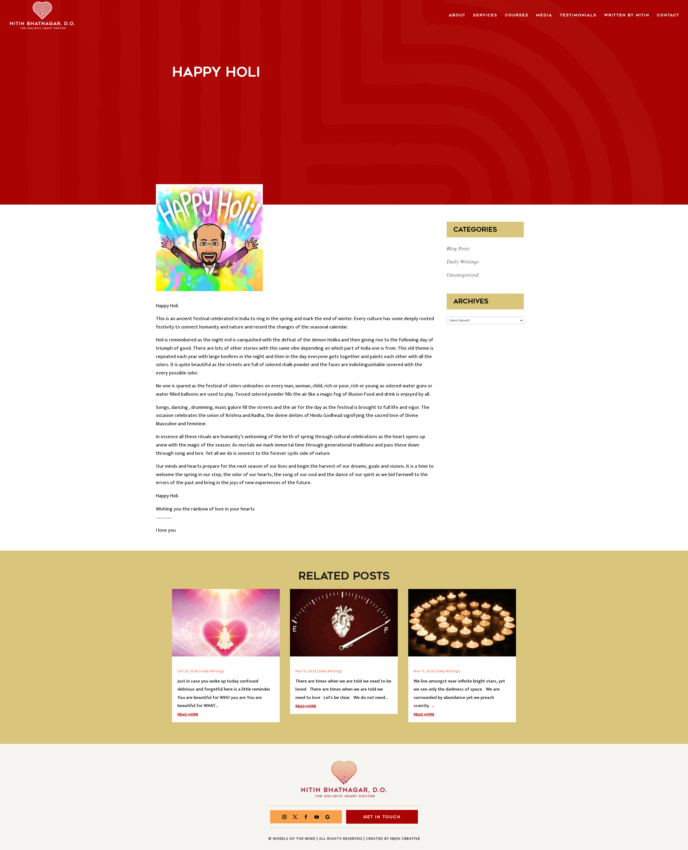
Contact (668, 15)
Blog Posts (458, 248)
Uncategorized (462, 274)
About (457, 15)
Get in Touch (382, 817)
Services (485, 15)
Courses (517, 15)
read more (187, 714)
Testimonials (578, 15)
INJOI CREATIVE (405, 838)
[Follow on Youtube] (316, 817)
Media (544, 15)
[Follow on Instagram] (284, 817)
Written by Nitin (626, 15)
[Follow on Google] (327, 817)
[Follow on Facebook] (306, 817)
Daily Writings (463, 261)
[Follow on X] (295, 817)
